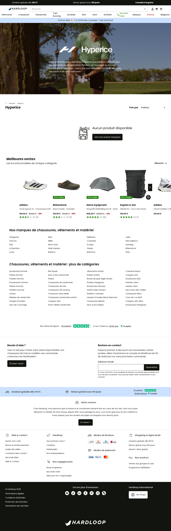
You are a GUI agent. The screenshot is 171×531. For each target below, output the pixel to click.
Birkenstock (131, 248)
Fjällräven (91, 237)
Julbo (128, 237)
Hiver (94, 15)
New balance (132, 241)
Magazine (165, 15)
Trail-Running (57, 15)
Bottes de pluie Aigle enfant (99, 279)
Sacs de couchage (18, 305)
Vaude (90, 248)
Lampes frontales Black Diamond (102, 297)
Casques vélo (54, 301)
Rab (11, 245)
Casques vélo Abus (134, 301)
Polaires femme (16, 279)
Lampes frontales (17, 301)
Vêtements (6, 15)
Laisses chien (132, 286)
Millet (50, 241)
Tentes (12, 294)
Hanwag (129, 245)
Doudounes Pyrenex (96, 286)
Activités (108, 15)
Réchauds (52, 271)
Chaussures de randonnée (60, 282)
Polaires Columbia (95, 294)
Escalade (71, 15)
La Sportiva (14, 248)
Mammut (91, 252)
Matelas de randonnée (19, 297)
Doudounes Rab (133, 279)
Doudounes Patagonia (136, 305)
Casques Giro (132, 275)
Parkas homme (16, 286)
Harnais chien (132, 282)
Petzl (128, 252)
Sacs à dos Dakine (95, 305)
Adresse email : (106, 362)
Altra (50, 237)
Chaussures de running (59, 290)
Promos (150, 15)
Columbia (91, 241)
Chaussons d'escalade (58, 294)
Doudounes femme (18, 271)
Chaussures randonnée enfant (62, 297)
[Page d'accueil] (7, 103)
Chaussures (23, 15)
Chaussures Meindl (95, 301)
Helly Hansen (54, 248)
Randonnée (41, 15)
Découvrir (159, 163)
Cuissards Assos (133, 271)
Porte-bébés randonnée (59, 305)
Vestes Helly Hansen (96, 290)
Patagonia (14, 237)
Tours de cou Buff (134, 297)
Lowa (11, 252)
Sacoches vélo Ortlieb (136, 290)
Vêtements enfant (95, 271)
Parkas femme (16, 275)
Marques (137, 15)
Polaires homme (16, 290)
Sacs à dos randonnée (58, 275)
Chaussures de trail (57, 286)
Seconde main (123, 15)
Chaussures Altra (133, 294)
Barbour (51, 252)
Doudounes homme (18, 282)
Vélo (84, 15)
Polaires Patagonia (95, 282)
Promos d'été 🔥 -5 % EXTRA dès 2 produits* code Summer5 (85, 20)
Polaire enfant (93, 275)
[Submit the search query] (145, 9)
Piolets (51, 279)
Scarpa (90, 245)
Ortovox (13, 241)
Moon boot (53, 245)
